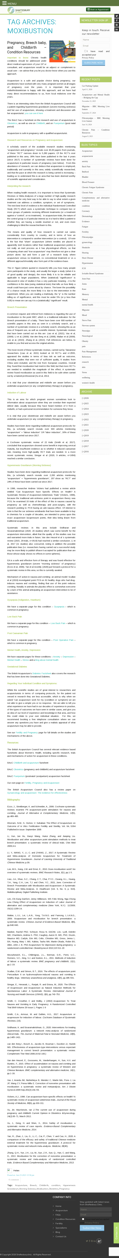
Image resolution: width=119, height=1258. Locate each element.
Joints (84, 284)
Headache (86, 247)
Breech (33, 1185)
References (86, 357)
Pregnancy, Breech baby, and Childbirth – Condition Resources (26, 47)
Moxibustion (42, 1188)
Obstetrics (12, 123)
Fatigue (85, 227)
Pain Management (89, 352)
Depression (68, 656)
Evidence (86, 221)
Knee (84, 289)
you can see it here (34, 113)
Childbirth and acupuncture (26, 762)
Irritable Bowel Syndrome (92, 273)
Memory (85, 294)
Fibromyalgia (87, 237)
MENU (12, 3)
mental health (87, 305)
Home (58, 1206)
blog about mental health (46, 660)
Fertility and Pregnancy (27, 732)
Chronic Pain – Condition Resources (96, 131)
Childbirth (40, 123)
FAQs (58, 1214)
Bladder (85, 177)
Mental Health (13, 660)
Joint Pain (86, 279)
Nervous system (88, 326)
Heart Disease (87, 258)
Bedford (85, 172)
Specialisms (61, 1227)
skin (83, 367)
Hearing (85, 253)
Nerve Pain (86, 320)
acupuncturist (87, 156)
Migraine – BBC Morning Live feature (96, 107)
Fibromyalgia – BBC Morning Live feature (96, 119)
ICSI (84, 268)
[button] (5, 3)
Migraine (85, 310)
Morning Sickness (27, 1188)
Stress (26, 660)
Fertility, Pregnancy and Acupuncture (41, 783)
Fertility (85, 232)
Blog (58, 1232)
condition (55, 1185)
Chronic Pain (87, 193)
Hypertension (87, 263)
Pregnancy (64, 1188)
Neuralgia (86, 331)
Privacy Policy (88, 58)
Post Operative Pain (63, 640)
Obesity (85, 341)
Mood (84, 315)
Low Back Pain (58, 623)
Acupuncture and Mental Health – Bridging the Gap (96, 96)
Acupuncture (21, 1185)
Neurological (87, 336)
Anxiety (56, 656)
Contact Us (61, 1236)
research (85, 362)
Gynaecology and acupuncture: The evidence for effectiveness (37, 793)
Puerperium (59, 123)
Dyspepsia (59, 606)
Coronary (86, 211)
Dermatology (87, 216)
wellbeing (86, 378)
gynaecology (87, 242)
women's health (88, 383)
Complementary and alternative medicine (96, 199)
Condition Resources (65, 1219)
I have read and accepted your (96, 54)
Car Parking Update (90, 86)
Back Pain (86, 167)
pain (83, 346)
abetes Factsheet (42, 673)
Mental (85, 299)
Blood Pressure (88, 182)
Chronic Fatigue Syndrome (93, 187)
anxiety (85, 161)
